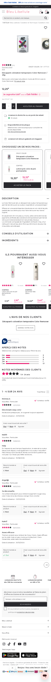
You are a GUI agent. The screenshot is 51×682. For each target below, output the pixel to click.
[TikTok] (9, 645)
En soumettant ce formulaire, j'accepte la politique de (23, 610)
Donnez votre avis (25, 328)
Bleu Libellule (14, 23)
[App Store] (29, 657)
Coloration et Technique (29, 23)
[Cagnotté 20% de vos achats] (25, 2)
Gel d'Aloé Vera (30, 292)
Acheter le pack (22, 185)
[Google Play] (11, 657)
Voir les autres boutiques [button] (17, 132)
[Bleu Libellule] (18, 12)
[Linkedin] (25, 645)
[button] (36, 12)
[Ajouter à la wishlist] (20, 264)
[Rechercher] (46, 18)
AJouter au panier (33, 106)
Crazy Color (34, 67)
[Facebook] (14, 645)
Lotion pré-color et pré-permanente (10, 292)
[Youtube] (20, 645)
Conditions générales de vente (26, 663)
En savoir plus (20, 81)
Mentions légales (8, 663)
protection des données (25, 612)
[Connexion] (41, 12)
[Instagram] (4, 645)
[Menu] (3, 12)
